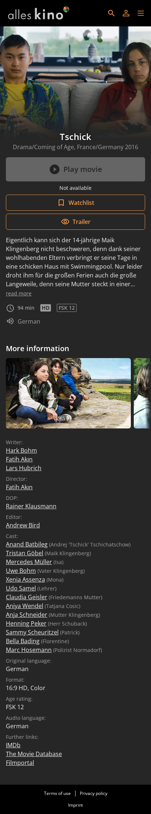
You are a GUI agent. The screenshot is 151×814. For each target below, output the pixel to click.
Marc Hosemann (29, 650)
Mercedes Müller (29, 562)
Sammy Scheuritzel (32, 632)
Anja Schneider (26, 615)
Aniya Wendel (24, 606)
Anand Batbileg (27, 544)
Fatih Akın (19, 459)
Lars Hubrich (23, 468)
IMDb (13, 745)
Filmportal (20, 763)
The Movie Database (34, 754)
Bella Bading (23, 641)
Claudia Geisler (26, 597)
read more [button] (19, 293)
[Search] (111, 13)
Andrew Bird (23, 525)
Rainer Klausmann (31, 506)
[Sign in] (126, 13)
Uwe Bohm (21, 571)
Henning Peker (26, 623)
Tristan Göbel (24, 553)
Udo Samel (21, 588)
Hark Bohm (21, 450)
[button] (140, 13)
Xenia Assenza (25, 579)
